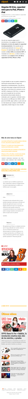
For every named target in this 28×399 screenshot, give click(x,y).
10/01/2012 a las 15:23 (11, 195)
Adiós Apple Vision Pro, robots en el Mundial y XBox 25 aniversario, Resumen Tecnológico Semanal (18, 368)
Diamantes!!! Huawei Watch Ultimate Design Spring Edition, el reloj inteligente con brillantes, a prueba (18, 363)
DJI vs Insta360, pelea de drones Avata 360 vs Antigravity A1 (18, 349)
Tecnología (9, 158)
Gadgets (3, 158)
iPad (22, 158)
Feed (4, 388)
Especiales (19, 388)
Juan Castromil (6, 18)
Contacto (10, 388)
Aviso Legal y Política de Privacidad (14, 389)
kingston (11, 160)
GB (19, 158)
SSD (15, 160)
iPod (7, 160)
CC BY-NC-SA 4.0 (14, 392)
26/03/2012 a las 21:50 (11, 224)
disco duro (15, 158)
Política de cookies (21, 390)
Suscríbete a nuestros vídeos (11, 264)
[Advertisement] (14, 70)
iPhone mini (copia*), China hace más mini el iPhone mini (18, 355)
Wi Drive (19, 160)
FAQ (15, 388)
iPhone (3, 160)
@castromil (12, 18)
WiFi (23, 160)
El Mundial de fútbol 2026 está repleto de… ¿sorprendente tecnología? (18, 374)
